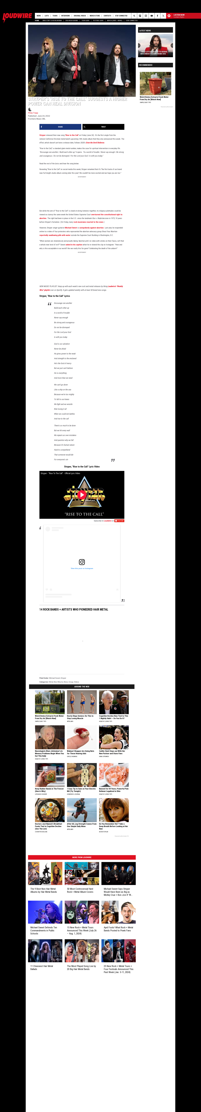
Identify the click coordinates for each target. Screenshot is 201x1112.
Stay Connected (132, 20)
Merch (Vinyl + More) (114, 20)
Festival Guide (98, 20)
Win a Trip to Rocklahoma (52, 20)
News (39, 16)
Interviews (65, 16)
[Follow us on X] (163, 16)
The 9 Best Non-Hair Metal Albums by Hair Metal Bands (43, 890)
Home (37, 20)
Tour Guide (85, 20)
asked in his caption (74, 244)
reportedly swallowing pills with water (54, 235)
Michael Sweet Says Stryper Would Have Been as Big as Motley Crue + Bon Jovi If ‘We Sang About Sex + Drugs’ (118, 891)
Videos (76, 682)
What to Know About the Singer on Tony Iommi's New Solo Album (155, 53)
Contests (107, 16)
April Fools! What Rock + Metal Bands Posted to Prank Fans (118, 929)
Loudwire (108, 521)
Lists (47, 16)
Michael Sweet (71, 228)
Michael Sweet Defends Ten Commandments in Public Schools (43, 930)
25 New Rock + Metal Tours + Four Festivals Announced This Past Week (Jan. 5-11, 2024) (118, 969)
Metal (51, 682)
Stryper (42, 135)
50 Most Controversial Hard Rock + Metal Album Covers (80, 890)
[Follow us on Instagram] (146, 16)
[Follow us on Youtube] (151, 16)
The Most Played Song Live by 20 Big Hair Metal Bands (81, 967)
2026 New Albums (71, 20)
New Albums (58, 682)
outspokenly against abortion (91, 228)
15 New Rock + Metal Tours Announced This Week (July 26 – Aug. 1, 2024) (82, 930)
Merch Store (95, 16)
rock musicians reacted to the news (88, 222)
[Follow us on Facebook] (157, 16)
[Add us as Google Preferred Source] (140, 16)
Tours (55, 16)
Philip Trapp (33, 113)
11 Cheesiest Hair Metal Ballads (41, 967)
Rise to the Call (72, 135)
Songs (71, 682)
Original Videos (80, 16)
